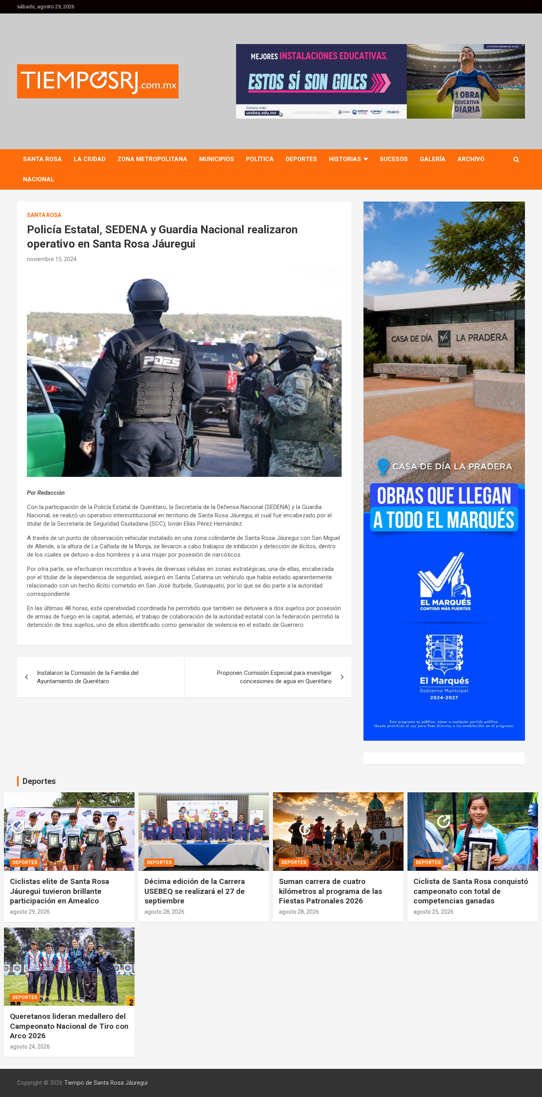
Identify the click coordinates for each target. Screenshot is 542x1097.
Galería (433, 159)
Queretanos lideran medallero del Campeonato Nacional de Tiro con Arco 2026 (69, 1026)
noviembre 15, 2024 (52, 259)
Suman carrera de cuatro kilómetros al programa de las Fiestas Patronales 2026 (330, 891)
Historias (345, 159)
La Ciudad (90, 159)
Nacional (38, 179)
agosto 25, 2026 (433, 912)
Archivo (470, 159)
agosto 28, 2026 (164, 912)
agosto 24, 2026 (30, 1046)
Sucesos (394, 159)
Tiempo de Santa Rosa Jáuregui (106, 1082)
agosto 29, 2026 (30, 912)
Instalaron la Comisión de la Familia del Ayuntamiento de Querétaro (87, 677)
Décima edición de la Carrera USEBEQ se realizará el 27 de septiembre (194, 891)
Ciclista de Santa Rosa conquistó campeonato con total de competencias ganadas (470, 891)
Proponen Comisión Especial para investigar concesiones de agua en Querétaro (274, 677)
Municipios (216, 159)
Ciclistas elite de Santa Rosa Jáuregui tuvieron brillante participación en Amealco (59, 891)
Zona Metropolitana (152, 159)
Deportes (301, 159)
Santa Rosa (42, 159)
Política (260, 159)
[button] (380, 81)
